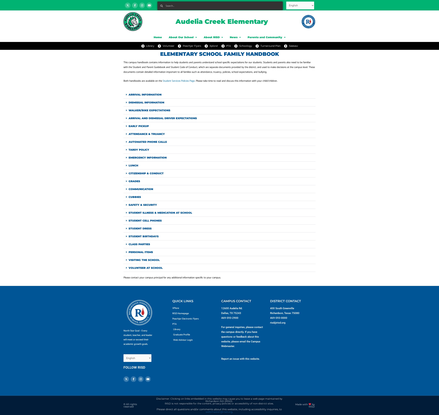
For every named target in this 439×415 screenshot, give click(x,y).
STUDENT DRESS (140, 228)
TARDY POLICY (139, 149)
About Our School (181, 37)
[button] (219, 95)
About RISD (212, 37)
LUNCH (133, 165)
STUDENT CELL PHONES (145, 220)
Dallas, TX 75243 (231, 313)
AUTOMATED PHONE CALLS (148, 141)
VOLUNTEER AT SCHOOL (146, 267)
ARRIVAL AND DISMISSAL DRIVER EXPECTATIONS (163, 118)
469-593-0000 (278, 317)
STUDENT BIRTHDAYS (144, 236)
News (234, 37)
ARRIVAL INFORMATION (145, 94)
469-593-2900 (229, 317)
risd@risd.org (278, 322)
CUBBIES (135, 197)
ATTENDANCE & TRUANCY (147, 134)
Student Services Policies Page (179, 81)
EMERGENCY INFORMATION (148, 157)
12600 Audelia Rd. (231, 308)
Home (158, 37)
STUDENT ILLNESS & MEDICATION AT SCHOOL (160, 212)
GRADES (134, 181)
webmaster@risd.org (219, 411)
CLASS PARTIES (139, 244)
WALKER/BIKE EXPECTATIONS (149, 110)
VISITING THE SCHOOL (144, 260)
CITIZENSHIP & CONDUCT (146, 173)
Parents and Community (265, 37)
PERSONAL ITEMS (141, 252)
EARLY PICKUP (139, 126)
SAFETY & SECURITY (143, 204)
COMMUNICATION (141, 189)
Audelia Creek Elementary (222, 21)
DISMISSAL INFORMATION (146, 102)
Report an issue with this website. (240, 358)
